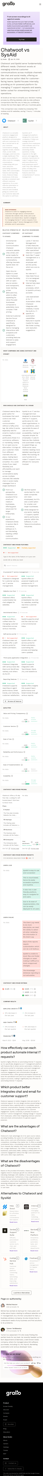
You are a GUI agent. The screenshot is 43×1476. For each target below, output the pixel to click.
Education (6, 1432)
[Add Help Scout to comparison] (17, 1205)
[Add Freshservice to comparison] (39, 1258)
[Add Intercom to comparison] (39, 1205)
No (40, 1363)
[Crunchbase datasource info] (14, 1036)
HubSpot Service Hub (14, 1261)
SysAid (31, 121)
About (5, 1440)
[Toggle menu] (40, 4)
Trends (5, 1450)
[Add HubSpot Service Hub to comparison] (17, 1258)
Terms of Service (15, 1475)
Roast (5, 1420)
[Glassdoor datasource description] (35, 995)
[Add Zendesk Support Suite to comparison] (17, 1229)
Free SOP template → (25, 32)
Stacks (5, 1416)
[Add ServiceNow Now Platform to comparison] (39, 1229)
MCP (4, 1454)
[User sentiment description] (31, 842)
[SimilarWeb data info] (16, 1022)
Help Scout (14, 1207)
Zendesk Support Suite (14, 1232)
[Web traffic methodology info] (14, 1022)
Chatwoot (11, 121)
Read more (13, 1222)
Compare (6, 1413)
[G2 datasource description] (14, 989)
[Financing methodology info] (12, 1036)
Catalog (5, 1447)
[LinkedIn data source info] (21, 1008)
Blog (4, 1428)
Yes (34, 1363)
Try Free (21, 39)
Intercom (35, 1206)
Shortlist (11, 1424)
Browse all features (14, 701)
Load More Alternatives (22, 1293)
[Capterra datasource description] (35, 992)
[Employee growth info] (19, 1008)
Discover (6, 1409)
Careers (5, 1443)
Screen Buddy (8, 1406)
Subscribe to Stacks (15, 1469)
